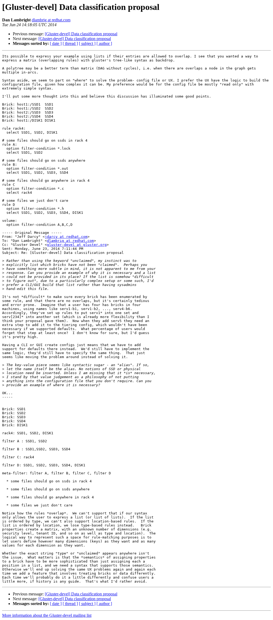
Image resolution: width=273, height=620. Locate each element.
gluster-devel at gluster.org (77, 245)
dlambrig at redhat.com (51, 20)
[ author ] (104, 43)
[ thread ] (70, 43)
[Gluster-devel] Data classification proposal (81, 34)
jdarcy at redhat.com (66, 237)
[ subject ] (87, 43)
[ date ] (56, 43)
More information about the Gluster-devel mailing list (46, 615)
